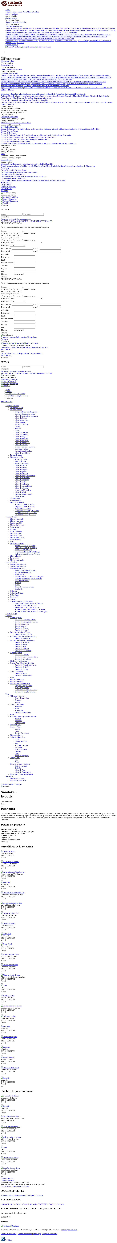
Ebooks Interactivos (53, 129)
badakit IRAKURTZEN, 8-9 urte (27, 607)
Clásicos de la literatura (9, 117)
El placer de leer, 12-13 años (65, 143)
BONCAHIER (29, 233)
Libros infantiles (19, 94)
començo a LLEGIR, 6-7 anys (26, 548)
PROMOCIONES (7, 784)
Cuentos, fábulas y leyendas (38, 28)
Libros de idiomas (21, 445)
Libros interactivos (90, 28)
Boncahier (19, 26)
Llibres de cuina (16, 535)
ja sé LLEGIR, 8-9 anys (23, 550)
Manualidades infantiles (52, 32)
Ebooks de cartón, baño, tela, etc (34, 129)
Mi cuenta (4, 191)
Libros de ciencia (50, 34)
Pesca (7, 168)
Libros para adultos (44, 94)
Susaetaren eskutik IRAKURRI (21, 601)
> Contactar (38, 1195)
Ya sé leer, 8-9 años (26, 143)
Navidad (19, 30)
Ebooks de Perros (22, 135)
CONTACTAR (6, 189)
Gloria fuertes (10, 22)
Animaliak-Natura (16, 593)
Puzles (24, 30)
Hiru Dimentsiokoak (22, 581)
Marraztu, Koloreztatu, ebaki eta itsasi (28, 579)
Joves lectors (14, 558)
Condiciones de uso (25, 1234)
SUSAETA (8, 233)
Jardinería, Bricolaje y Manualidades (70, 96)
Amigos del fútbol (35, 353)
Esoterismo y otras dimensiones (41, 98)
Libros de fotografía (67, 37)
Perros (3, 166)
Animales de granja (72, 166)
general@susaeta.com (69, 1230)
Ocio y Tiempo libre (8, 170)
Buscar (4, 277)
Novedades (5, 347)
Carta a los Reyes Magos (20, 353)
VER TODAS (6, 349)
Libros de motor (80, 37)
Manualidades (19, 174)
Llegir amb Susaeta (17, 544)
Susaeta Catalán (11, 517)
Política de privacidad (8, 1234)
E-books (8, 26)
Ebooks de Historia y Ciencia (11, 139)
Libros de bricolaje (22, 39)
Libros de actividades (69, 32)
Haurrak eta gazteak (17, 568)
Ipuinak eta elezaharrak (23, 572)
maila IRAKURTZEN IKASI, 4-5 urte (29, 603)
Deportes (18, 170)
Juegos (24, 170)
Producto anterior (7, 1178)
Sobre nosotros (6, 182)
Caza (3, 168)
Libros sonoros (102, 28)
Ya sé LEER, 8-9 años (53, 41)
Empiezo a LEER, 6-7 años (35, 41)
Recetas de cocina (11, 34)
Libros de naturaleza (85, 30)
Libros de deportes (21, 474)
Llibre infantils (15, 556)
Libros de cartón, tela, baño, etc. (59, 28)
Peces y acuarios (11, 166)
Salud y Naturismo (46, 96)
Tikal (13, 26)
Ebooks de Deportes (8, 137)
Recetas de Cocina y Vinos (19, 632)
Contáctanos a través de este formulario (15, 1186)
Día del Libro (6, 353)
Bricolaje (4, 174)
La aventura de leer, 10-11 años (44, 143)
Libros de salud (50, 39)
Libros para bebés (11, 14)
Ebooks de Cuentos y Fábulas (11, 129)
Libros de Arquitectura (38, 176)
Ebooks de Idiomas (12, 123)
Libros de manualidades (23, 486)
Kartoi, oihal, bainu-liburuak (25, 570)
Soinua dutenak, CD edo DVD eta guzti (29, 577)
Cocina (3, 178)
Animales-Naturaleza (8, 96)
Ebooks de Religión (29, 139)
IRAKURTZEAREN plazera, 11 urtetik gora (31, 612)
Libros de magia (59, 30)
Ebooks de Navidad (92, 129)
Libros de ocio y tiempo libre (34, 37)
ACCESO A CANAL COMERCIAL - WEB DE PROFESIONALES (26, 221)
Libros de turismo (18, 37)
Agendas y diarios (21, 424)
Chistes (13, 30)
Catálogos (18, 784)
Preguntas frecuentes (8, 187)
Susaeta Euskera (11, 562)
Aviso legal (37, 1234)
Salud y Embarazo (16, 671)
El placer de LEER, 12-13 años (97, 41)
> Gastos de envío (7, 1204)
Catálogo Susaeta (30, 347)
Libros (7, 10)
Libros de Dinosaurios (87, 166)
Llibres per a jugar (16, 521)
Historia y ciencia (7, 176)
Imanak (17, 585)
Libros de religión (85, 34)
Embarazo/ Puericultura (21, 141)
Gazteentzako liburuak (18, 566)
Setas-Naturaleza (48, 166)
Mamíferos (38, 166)
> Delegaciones (19, 1195)
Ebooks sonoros (66, 129)
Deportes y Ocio (16, 653)
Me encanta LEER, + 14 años (25, 515)
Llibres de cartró (16, 533)
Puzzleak (18, 583)
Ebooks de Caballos (47, 135)
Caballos (57, 166)
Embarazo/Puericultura (29, 172)
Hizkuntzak (14, 597)
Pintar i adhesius (16, 531)
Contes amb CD (16, 523)
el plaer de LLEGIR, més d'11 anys (27, 554)
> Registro (60, 1204)
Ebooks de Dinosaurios (63, 135)
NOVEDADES (6, 402)
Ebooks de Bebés (25, 123)
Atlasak (13, 599)
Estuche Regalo (6, 160)
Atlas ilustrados (20, 22)
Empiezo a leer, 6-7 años (10, 143)
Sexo (55, 96)
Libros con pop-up (46, 30)
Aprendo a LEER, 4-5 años (15, 41)
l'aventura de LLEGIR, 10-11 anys (27, 552)
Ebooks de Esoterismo (47, 137)
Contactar (4, 339)
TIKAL (18, 233)
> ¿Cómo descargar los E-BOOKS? (34, 1204)
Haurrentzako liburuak (18, 564)
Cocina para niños (37, 32)
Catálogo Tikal (42, 347)
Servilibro (8, 1240)
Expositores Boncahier (40, 100)
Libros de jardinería (93, 37)
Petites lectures (15, 539)
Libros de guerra (98, 34)
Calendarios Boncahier (23, 100)
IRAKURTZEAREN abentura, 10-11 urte (30, 609)
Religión (16, 176)
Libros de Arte (25, 176)
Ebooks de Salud (7, 141)
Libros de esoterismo (52, 37)
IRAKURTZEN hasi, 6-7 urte (25, 605)
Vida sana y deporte (33, 96)
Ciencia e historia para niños (21, 32)
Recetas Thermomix (36, 34)
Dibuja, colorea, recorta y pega (16, 28)
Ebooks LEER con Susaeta (20, 684)
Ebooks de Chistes (78, 129)
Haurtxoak (18, 589)
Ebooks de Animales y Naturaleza (22, 640)
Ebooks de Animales (8, 135)
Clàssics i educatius (17, 525)
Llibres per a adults (17, 560)
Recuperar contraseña (8, 219)
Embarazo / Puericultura (65, 39)
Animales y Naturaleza (37, 39)
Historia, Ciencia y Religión (93, 96)
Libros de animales (71, 30)
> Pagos (17, 1204)
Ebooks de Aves (34, 135)
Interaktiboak (19, 574)
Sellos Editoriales (11, 45)
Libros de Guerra (23, 98)
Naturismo (4, 172)
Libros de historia (62, 34)
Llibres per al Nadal (17, 537)
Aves (19, 166)
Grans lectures (15, 527)
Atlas (3, 123)
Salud (10, 172)
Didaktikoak (14, 595)
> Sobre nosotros (7, 1195)
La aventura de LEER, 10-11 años (73, 41)
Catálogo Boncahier (16, 347)
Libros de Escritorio (8, 100)
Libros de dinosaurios (100, 30)
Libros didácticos (77, 28)
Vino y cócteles (23, 34)
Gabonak (13, 591)
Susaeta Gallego (11, 614)
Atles (12, 542)
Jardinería (10, 174)
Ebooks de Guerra (42, 139)
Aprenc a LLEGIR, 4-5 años (25, 546)
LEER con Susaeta (78, 94)
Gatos (62, 166)
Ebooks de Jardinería (8, 133)
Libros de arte (74, 34)
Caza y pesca (21, 96)
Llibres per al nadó (17, 519)
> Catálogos (29, 1195)
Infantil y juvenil (16, 618)
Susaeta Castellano (12, 406)
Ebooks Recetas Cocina (9, 131)
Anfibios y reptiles (27, 166)
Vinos (8, 178)
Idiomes (13, 529)
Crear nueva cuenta (24, 219)
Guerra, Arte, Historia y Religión (22, 663)
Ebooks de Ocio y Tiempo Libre (27, 137)
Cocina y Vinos (11, 98)
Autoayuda (17, 172)
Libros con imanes (33, 30)
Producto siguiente (7, 1180)
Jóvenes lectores (11, 18)
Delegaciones (6, 185)
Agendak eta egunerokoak (24, 587)
